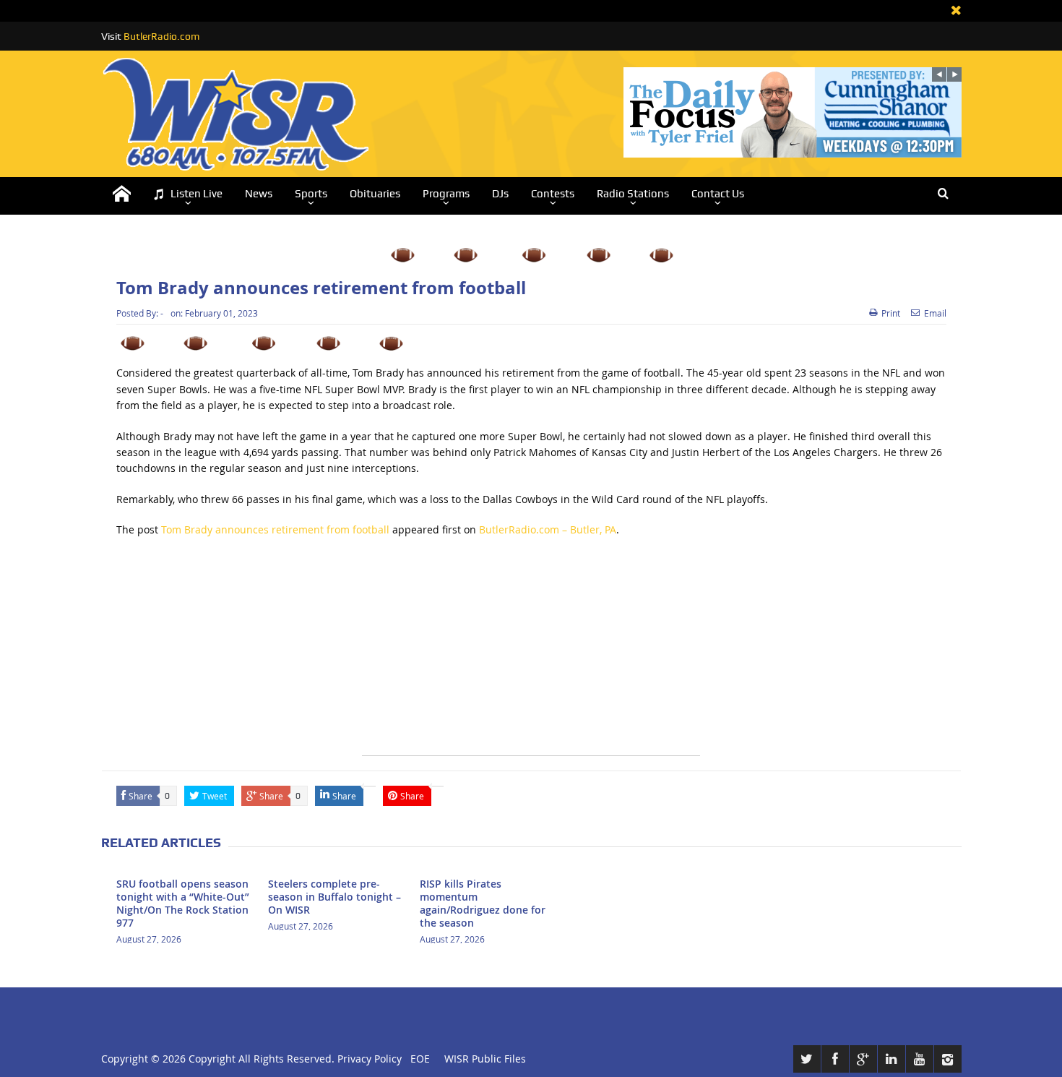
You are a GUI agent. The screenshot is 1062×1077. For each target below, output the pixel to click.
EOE (417, 1058)
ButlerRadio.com (161, 36)
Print (890, 313)
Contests (552, 193)
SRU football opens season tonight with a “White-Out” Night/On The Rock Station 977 (182, 903)
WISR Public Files (485, 1058)
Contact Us (717, 193)
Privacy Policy (369, 1058)
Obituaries (375, 193)
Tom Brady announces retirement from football (275, 529)
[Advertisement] (531, 654)
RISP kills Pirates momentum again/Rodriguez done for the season (482, 903)
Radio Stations (633, 193)
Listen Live (196, 193)
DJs (500, 193)
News (258, 193)
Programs (446, 193)
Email (935, 313)
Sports (311, 193)
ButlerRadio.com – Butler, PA (547, 529)
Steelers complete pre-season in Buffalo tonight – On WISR (334, 897)
